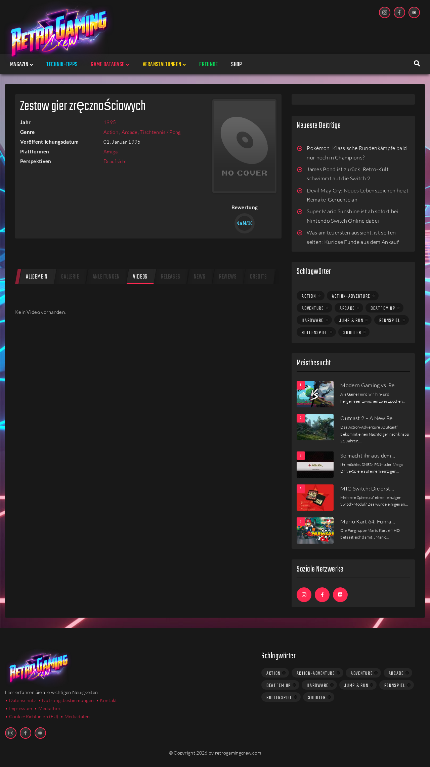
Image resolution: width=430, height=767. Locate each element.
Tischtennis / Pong (160, 132)
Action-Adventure (351, 296)
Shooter (352, 333)
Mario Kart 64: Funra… (367, 521)
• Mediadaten (75, 716)
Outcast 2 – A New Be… (368, 418)
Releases (170, 277)
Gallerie (70, 277)
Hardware (313, 321)
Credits (258, 277)
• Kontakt (106, 700)
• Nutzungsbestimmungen (66, 700)
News (200, 277)
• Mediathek (47, 708)
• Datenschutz (20, 700)
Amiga (110, 151)
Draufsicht (115, 161)
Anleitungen (106, 277)
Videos (140, 277)
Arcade (130, 132)
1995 (109, 122)
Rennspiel (389, 321)
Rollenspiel (315, 333)
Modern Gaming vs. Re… (369, 385)
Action (111, 132)
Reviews (228, 277)
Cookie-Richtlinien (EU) (33, 716)
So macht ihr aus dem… (367, 455)
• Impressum (18, 708)
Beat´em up (383, 308)
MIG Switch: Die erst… (367, 488)
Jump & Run (351, 321)
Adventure (313, 308)
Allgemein (37, 277)
